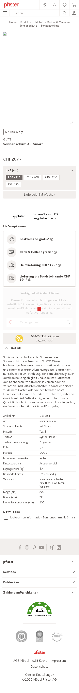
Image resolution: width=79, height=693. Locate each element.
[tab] (39, 349)
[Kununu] (59, 547)
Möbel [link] (39, 22)
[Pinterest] (34, 547)
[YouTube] (41, 547)
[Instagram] (27, 547)
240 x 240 (51, 177)
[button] (39, 612)
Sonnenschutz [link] (28, 25)
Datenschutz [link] (39, 667)
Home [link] (13, 22)
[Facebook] (19, 547)
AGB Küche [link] (39, 661)
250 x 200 (33, 177)
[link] (44, 5)
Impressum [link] (58, 661)
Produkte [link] (25, 22)
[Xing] (52, 547)
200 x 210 (14, 177)
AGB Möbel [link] (21, 661)
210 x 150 (13, 184)
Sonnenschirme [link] (50, 25)
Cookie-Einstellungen (39, 675)
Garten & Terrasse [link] (58, 22)
